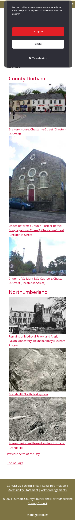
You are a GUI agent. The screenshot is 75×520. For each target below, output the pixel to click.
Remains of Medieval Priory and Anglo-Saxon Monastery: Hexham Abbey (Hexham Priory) (37, 341)
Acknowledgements (54, 490)
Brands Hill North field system (28, 394)
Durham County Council (28, 499)
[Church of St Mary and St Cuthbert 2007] (37, 274)
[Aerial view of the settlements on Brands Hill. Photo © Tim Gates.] (37, 439)
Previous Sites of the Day (23, 454)
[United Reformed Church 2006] (37, 221)
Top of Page (15, 463)
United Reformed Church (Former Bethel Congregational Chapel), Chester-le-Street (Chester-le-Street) (36, 230)
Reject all (38, 44)
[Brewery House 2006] (37, 125)
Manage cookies (37, 515)
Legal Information (54, 486)
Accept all (38, 31)
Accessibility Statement (23, 490)
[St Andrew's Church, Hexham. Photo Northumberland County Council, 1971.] (37, 332)
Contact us (14, 486)
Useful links (31, 486)
